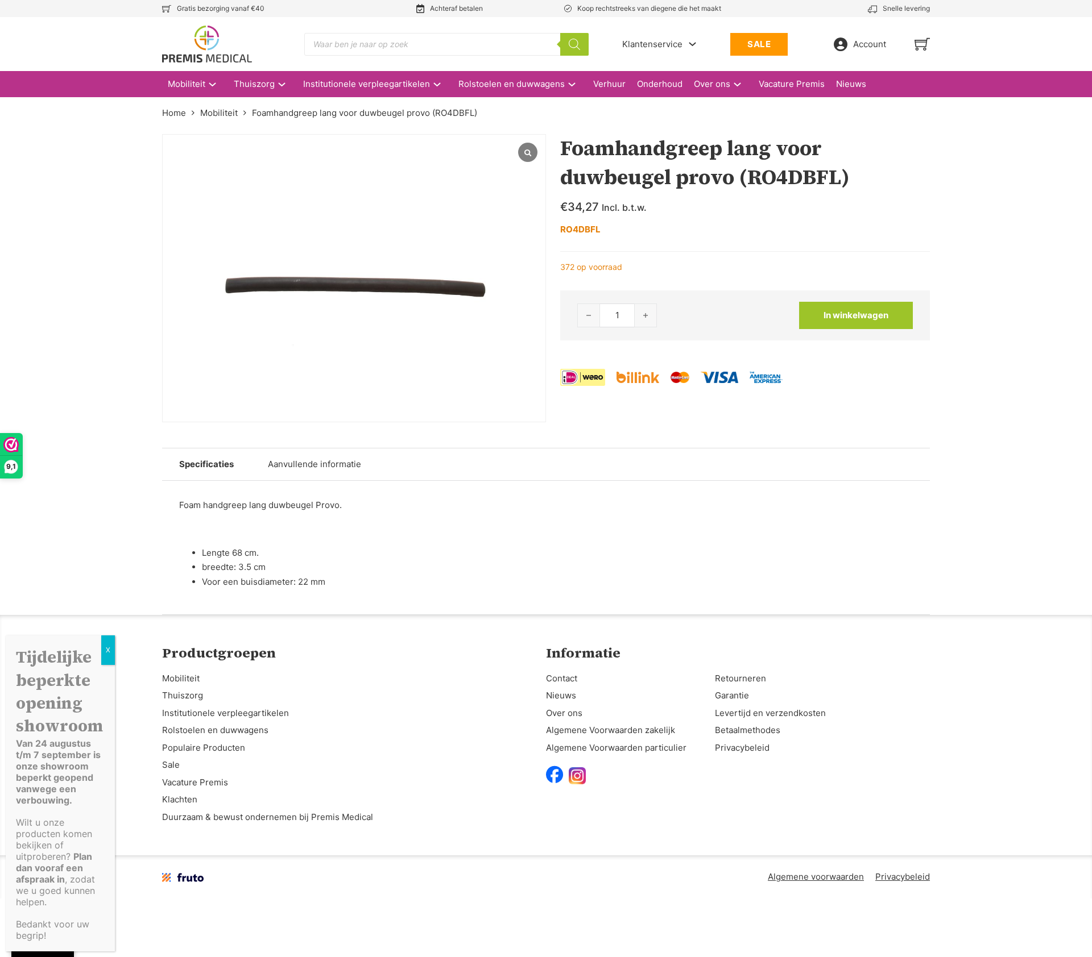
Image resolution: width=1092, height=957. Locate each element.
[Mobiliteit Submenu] (218, 84)
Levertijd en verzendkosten (770, 713)
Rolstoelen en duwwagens (511, 83)
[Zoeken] (574, 44)
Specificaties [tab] (206, 464)
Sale (171, 764)
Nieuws (851, 83)
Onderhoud (659, 83)
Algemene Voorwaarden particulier (616, 747)
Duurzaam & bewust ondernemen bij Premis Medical (267, 817)
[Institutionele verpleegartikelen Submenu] (443, 84)
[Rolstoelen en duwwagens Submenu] (578, 84)
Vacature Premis (792, 83)
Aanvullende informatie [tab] (314, 464)
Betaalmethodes (747, 730)
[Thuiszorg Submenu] (287, 84)
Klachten (179, 799)
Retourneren (740, 678)
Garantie (732, 695)
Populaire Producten (203, 747)
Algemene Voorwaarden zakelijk (610, 730)
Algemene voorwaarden (816, 876)
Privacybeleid (742, 747)
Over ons (712, 83)
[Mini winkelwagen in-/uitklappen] (922, 44)
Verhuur (609, 83)
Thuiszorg (254, 83)
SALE (759, 44)
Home (174, 112)
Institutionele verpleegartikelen (366, 83)
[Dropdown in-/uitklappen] (692, 44)
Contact (561, 678)
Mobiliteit (186, 83)
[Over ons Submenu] (743, 84)
